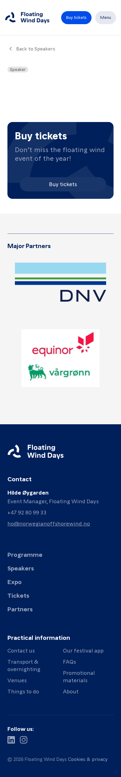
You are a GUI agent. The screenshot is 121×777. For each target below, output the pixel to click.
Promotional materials (79, 676)
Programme (25, 554)
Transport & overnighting (23, 665)
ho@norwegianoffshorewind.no (48, 523)
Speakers (20, 568)
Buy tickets (63, 183)
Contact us (21, 650)
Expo (14, 582)
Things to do (23, 691)
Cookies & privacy (88, 759)
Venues (17, 679)
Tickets (18, 595)
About (70, 691)
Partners (20, 609)
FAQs (69, 661)
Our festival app (83, 650)
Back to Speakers (35, 49)
